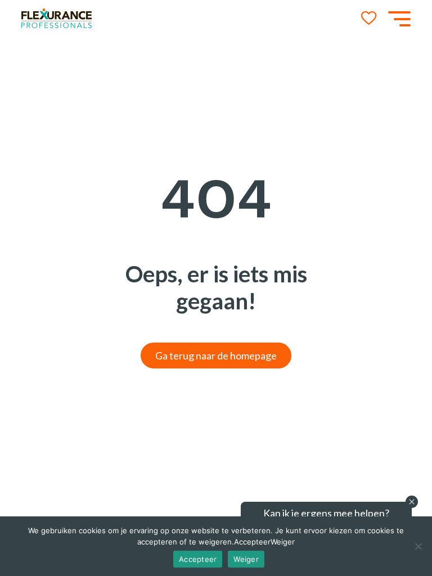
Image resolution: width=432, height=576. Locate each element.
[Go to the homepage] (56, 18)
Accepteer (198, 559)
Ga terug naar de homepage (216, 355)
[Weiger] (418, 546)
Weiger (246, 559)
